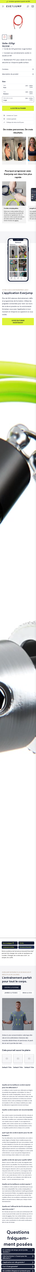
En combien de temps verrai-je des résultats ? (15, 1251)
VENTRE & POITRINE (11, 987)
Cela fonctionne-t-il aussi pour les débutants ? (15, 1257)
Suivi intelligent (7, 943)
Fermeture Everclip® (25, 947)
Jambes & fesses (10, 993)
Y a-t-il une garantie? (10, 1266)
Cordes (21, 943)
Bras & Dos (27, 993)
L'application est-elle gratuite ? (14, 1262)
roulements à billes (8, 947)
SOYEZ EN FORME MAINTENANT (18, 321)
